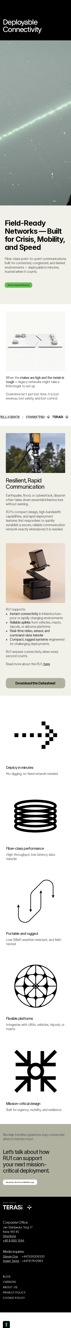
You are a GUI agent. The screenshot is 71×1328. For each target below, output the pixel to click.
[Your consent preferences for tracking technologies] (6, 1324)
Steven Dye (10, 1256)
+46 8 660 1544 (14, 1240)
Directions (9, 1236)
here (46, 664)
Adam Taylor (11, 1261)
